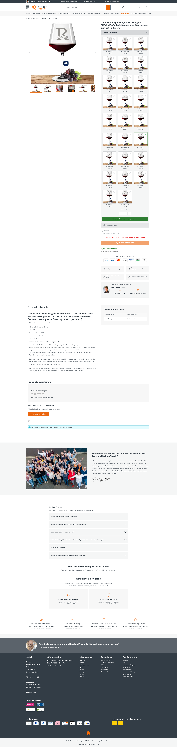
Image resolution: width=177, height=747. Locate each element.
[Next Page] (96, 89)
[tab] (36, 89)
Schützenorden (127, 669)
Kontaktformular (31, 692)
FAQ (81, 667)
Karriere (82, 674)
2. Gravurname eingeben (110, 225)
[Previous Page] (29, 89)
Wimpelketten (127, 667)
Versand (82, 669)
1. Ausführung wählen (110, 33)
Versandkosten (106, 741)
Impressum (104, 669)
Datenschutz (105, 667)
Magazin (82, 676)
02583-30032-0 (47, 1)
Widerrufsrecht (105, 660)
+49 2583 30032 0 (120, 293)
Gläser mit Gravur (128, 676)
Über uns (82, 660)
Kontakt (82, 662)
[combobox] (84, 7)
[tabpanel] (62, 342)
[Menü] (28, 7)
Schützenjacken (127, 674)
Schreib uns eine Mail (138, 293)
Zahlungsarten (84, 672)
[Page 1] (36, 88)
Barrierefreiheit (105, 672)
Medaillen (125, 660)
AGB (102, 665)
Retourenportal (84, 679)
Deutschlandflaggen (129, 665)
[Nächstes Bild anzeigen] (95, 52)
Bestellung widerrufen (107, 662)
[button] (89, 516)
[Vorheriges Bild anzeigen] (29, 52)
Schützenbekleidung (129, 672)
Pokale (124, 662)
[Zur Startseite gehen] (42, 7)
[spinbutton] (125, 213)
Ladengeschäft (84, 665)
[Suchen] (108, 7)
